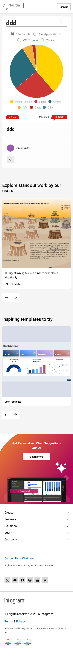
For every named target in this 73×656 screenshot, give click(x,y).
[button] (22, 101)
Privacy (21, 621)
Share (13, 117)
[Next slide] (15, 297)
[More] (65, 21)
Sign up (64, 6)
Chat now (28, 558)
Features (10, 519)
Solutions (10, 526)
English (8, 565)
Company (10, 539)
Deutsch (17, 565)
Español (39, 565)
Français (49, 565)
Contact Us (11, 558)
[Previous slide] (6, 297)
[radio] (22, 34)
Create (8, 512)
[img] (49, 68)
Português (28, 565)
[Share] (10, 159)
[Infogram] (13, 7)
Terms (8, 621)
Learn (8, 532)
